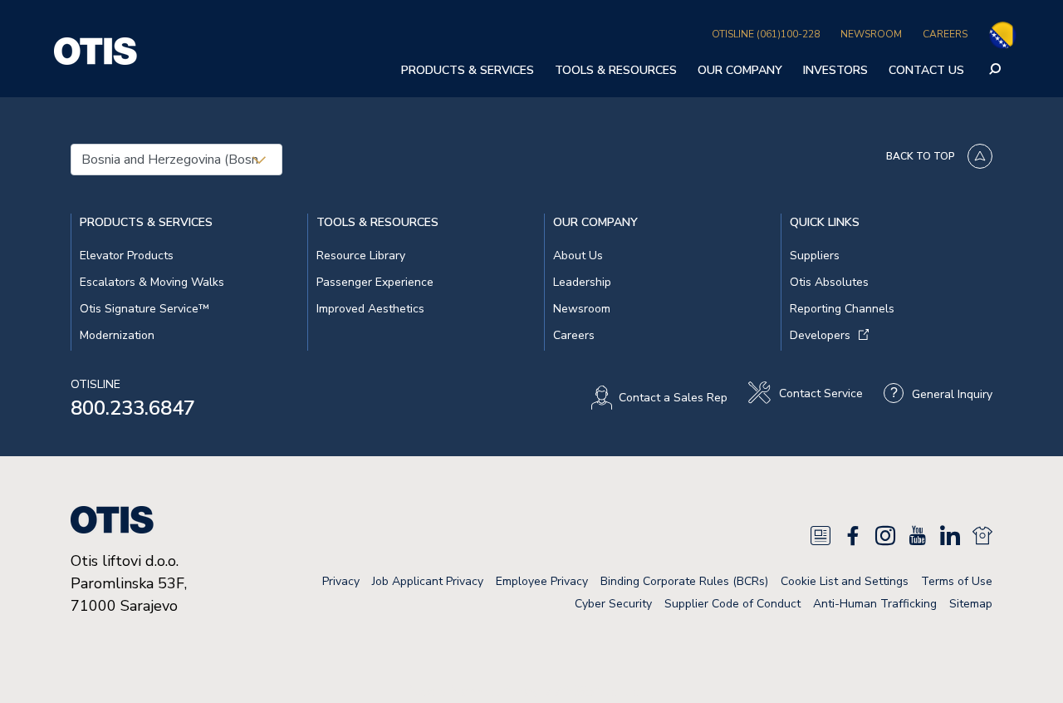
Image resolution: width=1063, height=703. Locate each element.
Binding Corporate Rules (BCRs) (684, 581)
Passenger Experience (375, 282)
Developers (820, 335)
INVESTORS (835, 70)
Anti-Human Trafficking (875, 604)
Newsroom (581, 309)
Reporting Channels (842, 309)
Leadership (582, 282)
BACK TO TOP (920, 156)
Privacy (341, 581)
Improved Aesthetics (370, 309)
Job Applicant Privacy (427, 581)
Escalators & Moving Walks (152, 282)
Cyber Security (613, 604)
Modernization (117, 335)
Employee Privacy (542, 581)
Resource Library (360, 255)
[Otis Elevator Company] (95, 49)
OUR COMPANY (740, 70)
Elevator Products (127, 255)
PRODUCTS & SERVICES (467, 70)
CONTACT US (926, 70)
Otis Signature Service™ (144, 309)
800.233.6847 (133, 408)
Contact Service (821, 394)
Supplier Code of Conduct (732, 604)
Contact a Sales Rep (673, 398)
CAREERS (945, 34)
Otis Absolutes (829, 282)
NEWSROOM (871, 34)
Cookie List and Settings (845, 581)
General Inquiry (952, 394)
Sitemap (970, 604)
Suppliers (815, 255)
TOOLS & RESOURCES (616, 70)
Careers (574, 335)
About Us (578, 255)
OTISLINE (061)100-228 (766, 34)
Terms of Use (956, 581)
